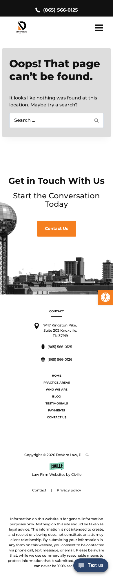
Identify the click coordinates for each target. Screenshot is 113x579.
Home (56, 375)
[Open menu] (99, 27)
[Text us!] (91, 567)
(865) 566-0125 (60, 10)
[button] (105, 297)
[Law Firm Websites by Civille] (56, 469)
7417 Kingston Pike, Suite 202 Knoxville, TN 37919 (60, 330)
